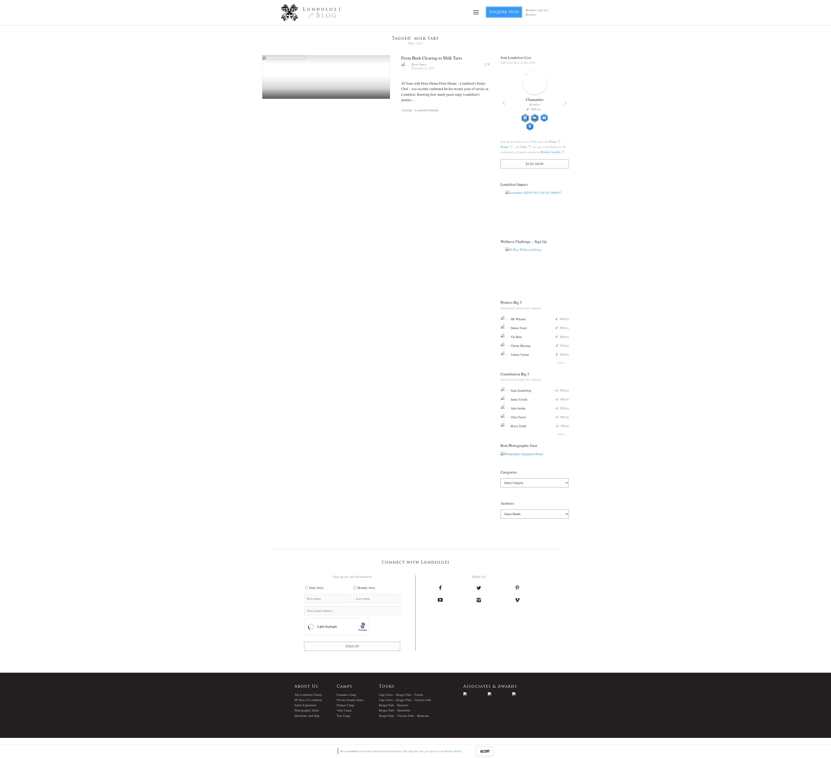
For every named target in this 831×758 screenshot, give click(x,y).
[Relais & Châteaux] (524, 694)
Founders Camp (346, 695)
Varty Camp (344, 710)
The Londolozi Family (308, 695)
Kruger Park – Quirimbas (394, 710)
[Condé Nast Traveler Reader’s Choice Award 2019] (475, 694)
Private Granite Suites (350, 700)
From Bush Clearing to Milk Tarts (431, 58)
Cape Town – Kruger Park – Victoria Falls (405, 700)
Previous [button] (504, 103)
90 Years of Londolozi (308, 700)
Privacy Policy (453, 751)
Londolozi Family (427, 110)
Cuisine (407, 110)
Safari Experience (305, 705)
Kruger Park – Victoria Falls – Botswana (404, 716)
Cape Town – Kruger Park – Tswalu (401, 695)
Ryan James (419, 64)
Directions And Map (307, 716)
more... (561, 362)
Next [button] (565, 103)
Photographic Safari (307, 710)
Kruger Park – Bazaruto (393, 705)
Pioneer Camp (345, 705)
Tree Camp (343, 716)
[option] (535, 102)
